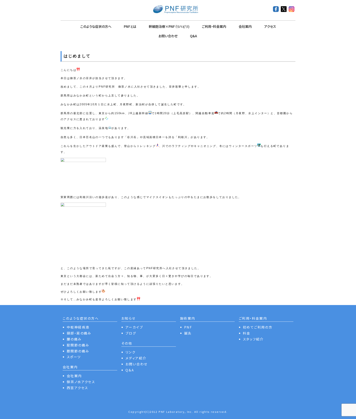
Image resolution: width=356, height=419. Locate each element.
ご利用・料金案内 (214, 26)
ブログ (130, 333)
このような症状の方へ (95, 26)
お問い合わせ (168, 35)
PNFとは (130, 26)
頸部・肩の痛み (79, 333)
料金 (247, 333)
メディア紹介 (135, 358)
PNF (188, 327)
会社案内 (245, 26)
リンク (130, 352)
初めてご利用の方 (257, 327)
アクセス (270, 26)
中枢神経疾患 (78, 327)
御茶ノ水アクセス (81, 381)
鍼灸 (188, 333)
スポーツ (74, 356)
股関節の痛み (78, 345)
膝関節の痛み (78, 351)
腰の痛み (74, 339)
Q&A (193, 35)
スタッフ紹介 (253, 339)
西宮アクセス (77, 387)
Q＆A (129, 369)
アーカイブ (134, 327)
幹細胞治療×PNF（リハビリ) (169, 26)
